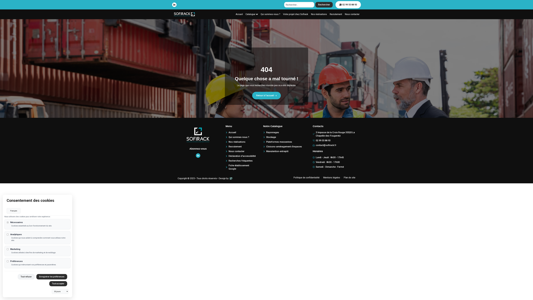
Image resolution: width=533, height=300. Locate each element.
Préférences (16, 261)
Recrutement (336, 14)
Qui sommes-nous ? (270, 14)
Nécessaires (16, 222)
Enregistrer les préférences (51, 277)
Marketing (15, 249)
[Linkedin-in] (174, 4)
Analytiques (16, 234)
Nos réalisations (319, 14)
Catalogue (250, 14)
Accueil (239, 14)
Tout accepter (58, 283)
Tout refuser (26, 277)
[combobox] (299, 5)
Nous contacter (352, 14)
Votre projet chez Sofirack (295, 14)
